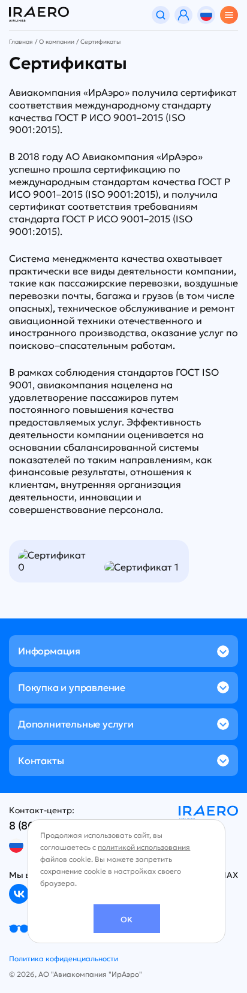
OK (126, 919)
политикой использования (144, 847)
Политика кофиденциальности (63, 958)
